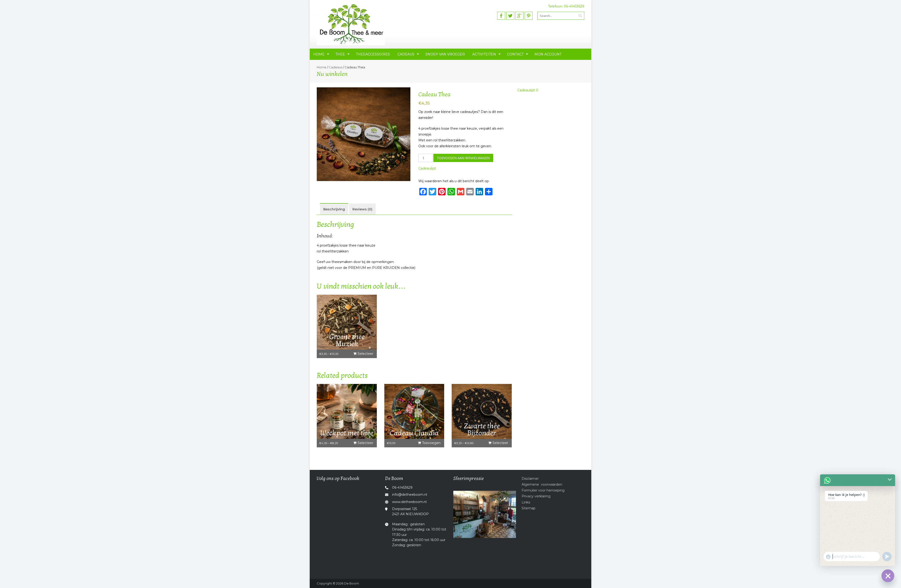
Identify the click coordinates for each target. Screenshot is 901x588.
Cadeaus (405, 54)
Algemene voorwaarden (542, 484)
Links (526, 502)
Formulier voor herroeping (543, 490)
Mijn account (547, 54)
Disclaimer (530, 478)
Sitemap (528, 508)
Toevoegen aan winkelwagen (463, 158)
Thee (340, 54)
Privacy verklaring (536, 496)
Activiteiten (484, 54)
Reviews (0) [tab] (362, 209)
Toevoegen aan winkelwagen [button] (430, 444)
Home (319, 54)
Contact (515, 54)
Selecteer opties (365, 355)
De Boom (351, 583)
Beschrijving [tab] (334, 209)
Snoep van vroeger (445, 54)
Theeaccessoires (373, 54)
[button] (427, 168)
